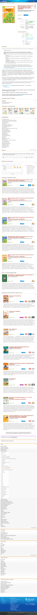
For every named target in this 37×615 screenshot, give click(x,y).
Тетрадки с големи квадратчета (5, 586)
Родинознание (4, 463)
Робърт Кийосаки (3, 565)
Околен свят (3, 472)
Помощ (3, 603)
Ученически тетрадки (4, 499)
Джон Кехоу (2, 574)
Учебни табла (3, 495)
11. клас (2, 484)
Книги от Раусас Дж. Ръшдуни (5, 537)
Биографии (2, 511)
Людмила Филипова (4, 566)
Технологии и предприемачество (6, 467)
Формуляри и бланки (4, 519)
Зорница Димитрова (29, 68)
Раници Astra (2, 590)
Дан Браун (2, 567)
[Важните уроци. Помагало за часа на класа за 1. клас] (9, 14)
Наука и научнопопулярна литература (6, 501)
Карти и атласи (3, 514)
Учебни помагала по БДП (29, 39)
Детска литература (3, 449)
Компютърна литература (4, 447)
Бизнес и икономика (4, 446)
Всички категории (33, 527)
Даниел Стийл (3, 559)
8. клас (2, 480)
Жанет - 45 (2, 548)
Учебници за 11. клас (4, 534)
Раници (2, 497)
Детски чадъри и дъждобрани (5, 587)
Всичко (14, 606)
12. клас (2, 485)
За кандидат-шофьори (4, 494)
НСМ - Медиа (2, 552)
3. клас (2, 474)
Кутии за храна (3, 589)
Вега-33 (2, 543)
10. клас (2, 483)
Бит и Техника (3, 544)
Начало (3, 599)
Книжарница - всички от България (16, 599)
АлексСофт (2, 545)
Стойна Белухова (31, 10)
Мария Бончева (25, 10)
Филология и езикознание (4, 500)
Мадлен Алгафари (3, 564)
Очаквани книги (3, 526)
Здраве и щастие (3, 551)
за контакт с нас (32, 603)
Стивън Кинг (2, 570)
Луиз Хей (2, 560)
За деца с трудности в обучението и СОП (7, 469)
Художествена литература (4, 448)
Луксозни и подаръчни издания (5, 512)
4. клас (2, 475)
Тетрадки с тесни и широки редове (6, 582)
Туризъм (2, 515)
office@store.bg (34, 604)
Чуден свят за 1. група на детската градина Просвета (8, 535)
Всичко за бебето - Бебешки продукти (15, 604)
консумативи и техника (14, 601)
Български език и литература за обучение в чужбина (9, 458)
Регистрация (3, 602)
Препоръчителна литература (5, 456)
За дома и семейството (4, 508)
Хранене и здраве (3, 507)
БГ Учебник (26, 36)
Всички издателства (33, 555)
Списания (2, 525)
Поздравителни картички (4, 521)
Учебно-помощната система (7, 85)
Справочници (3, 490)
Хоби (1, 518)
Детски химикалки (3, 583)
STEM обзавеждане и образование (15, 605)
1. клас (25, 85)
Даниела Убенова (3, 550)
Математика (3, 461)
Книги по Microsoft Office (4, 533)
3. (34, 78)
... (4, 3)
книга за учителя (6, 87)
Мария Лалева (3, 571)
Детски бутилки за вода (4, 588)
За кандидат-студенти (4, 491)
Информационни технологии (5, 462)
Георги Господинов (3, 573)
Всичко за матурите (3, 489)
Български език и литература (5, 457)
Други (1, 524)
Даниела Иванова (23, 68)
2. (33, 78)
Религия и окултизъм (4, 506)
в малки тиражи (15, 607)
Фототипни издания (4, 513)
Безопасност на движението (10, 3)
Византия (2, 549)
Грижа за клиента (4, 600)
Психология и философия (4, 505)
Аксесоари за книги (3, 520)
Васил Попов (2, 572)
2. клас (2, 473)
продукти (13, 602)
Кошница (3, 601)
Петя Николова (20, 10)
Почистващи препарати (14, 600)
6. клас (2, 478)
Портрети (2, 496)
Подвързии (21, 95)
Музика (3, 464)
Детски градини (3, 452)
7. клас (2, 479)
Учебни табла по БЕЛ (4, 536)
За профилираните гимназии (5, 486)
